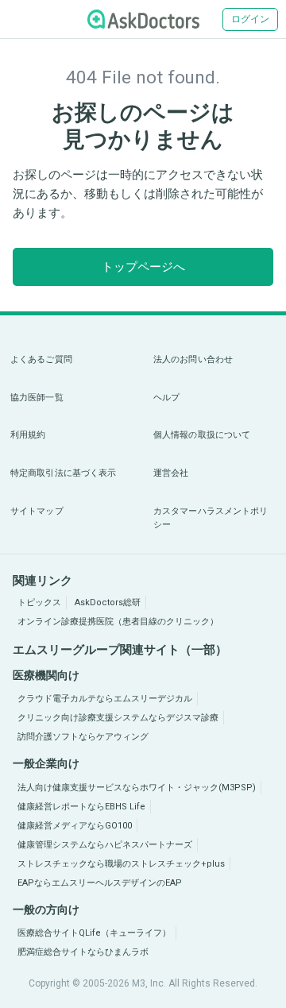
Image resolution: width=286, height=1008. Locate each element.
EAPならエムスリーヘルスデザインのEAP (99, 883)
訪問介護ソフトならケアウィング (83, 737)
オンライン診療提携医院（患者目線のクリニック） (117, 621)
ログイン (250, 19)
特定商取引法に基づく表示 (63, 473)
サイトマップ (37, 511)
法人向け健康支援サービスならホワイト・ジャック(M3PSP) (136, 787)
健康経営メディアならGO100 (74, 826)
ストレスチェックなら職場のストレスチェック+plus (121, 864)
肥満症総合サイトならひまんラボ (83, 952)
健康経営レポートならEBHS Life (81, 806)
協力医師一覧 (37, 397)
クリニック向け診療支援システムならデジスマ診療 (117, 718)
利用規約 (27, 435)
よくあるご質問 (41, 359)
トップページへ (143, 267)
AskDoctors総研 (108, 602)
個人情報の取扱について (201, 435)
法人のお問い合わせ (193, 359)
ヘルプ (166, 397)
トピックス (39, 602)
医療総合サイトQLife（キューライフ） (94, 933)
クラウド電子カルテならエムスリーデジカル (104, 698)
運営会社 (170, 473)
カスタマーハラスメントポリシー (210, 518)
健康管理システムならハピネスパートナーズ (104, 845)
